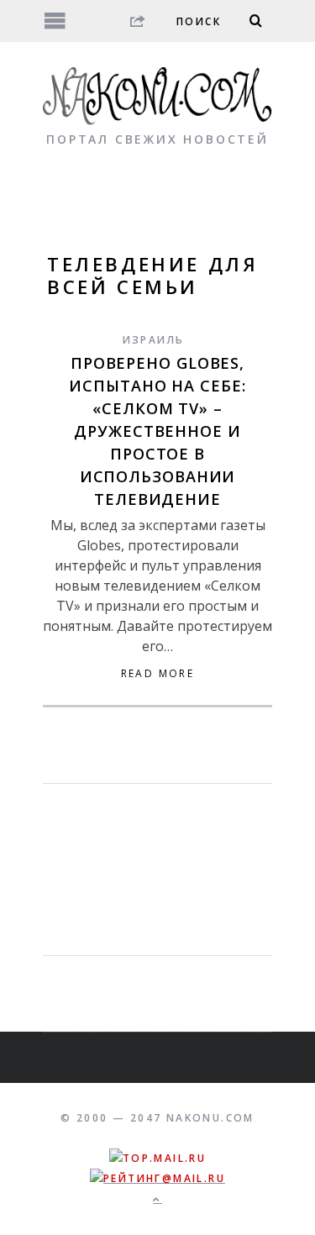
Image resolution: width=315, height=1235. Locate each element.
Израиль (154, 340)
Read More (158, 674)
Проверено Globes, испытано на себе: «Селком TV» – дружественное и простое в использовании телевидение (157, 431)
